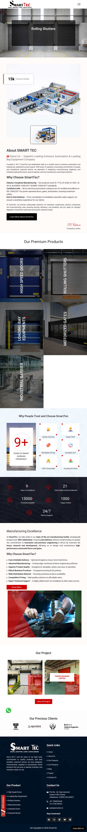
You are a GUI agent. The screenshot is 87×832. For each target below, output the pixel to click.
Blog (50, 769)
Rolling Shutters (65, 276)
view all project (43, 701)
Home (50, 752)
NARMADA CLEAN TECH (62, 677)
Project (50, 773)
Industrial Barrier (21, 382)
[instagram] (54, 819)
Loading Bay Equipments (21, 329)
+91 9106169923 (55, 804)
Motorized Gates (65, 329)
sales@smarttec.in (56, 808)
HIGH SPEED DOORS (21, 275)
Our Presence (53, 765)
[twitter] (70, 819)
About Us (51, 756)
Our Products (53, 760)
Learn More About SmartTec (22, 217)
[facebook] (49, 819)
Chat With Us (78, 828)
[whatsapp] (8, 710)
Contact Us (52, 777)
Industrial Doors (14, 809)
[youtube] (65, 819)
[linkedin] (59, 819)
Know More (17, 587)
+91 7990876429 (55, 801)
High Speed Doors (15, 792)
